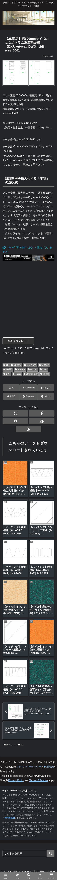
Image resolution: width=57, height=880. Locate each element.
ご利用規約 (9, 818)
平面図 (18, 374)
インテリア (31, 365)
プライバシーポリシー (28, 766)
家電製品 (45, 365)
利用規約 (49, 766)
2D (7, 365)
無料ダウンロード (18, 341)
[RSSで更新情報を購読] (28, 429)
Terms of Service (38, 780)
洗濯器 (9, 369)
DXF (8, 374)
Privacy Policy (16, 780)
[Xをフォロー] (15, 413)
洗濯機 (46, 374)
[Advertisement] (28, 296)
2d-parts (21, 369)
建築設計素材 (32, 374)
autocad (33, 369)
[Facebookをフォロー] (41, 413)
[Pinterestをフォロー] (15, 421)
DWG (45, 369)
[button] (45, 396)
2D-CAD (17, 365)
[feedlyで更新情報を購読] (41, 421)
